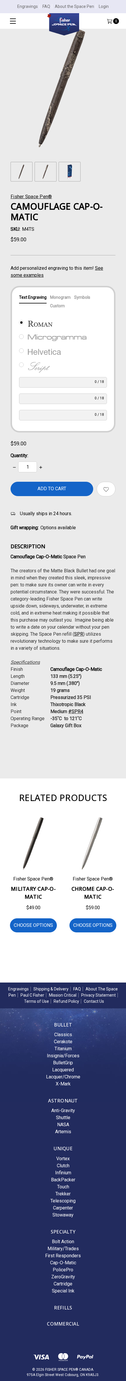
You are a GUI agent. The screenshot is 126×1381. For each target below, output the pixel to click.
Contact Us (94, 1001)
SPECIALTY (63, 1232)
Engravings (27, 6)
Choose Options (33, 925)
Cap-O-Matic (63, 1262)
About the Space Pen (74, 6)
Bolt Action (63, 1241)
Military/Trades (63, 1248)
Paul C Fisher (32, 995)
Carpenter (63, 1208)
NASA (63, 1124)
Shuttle (63, 1117)
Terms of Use (36, 1001)
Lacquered (63, 1070)
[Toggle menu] (13, 21)
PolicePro (63, 1270)
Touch (63, 1187)
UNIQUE (63, 1148)
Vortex (63, 1158)
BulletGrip (63, 1063)
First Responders (63, 1255)
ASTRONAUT (63, 1100)
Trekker (63, 1194)
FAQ (46, 6)
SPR (78, 634)
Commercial (63, 1324)
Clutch (63, 1165)
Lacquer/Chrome (63, 1077)
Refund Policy (66, 1001)
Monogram (60, 297)
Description (28, 546)
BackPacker (63, 1179)
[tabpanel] (33, 878)
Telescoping (63, 1201)
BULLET (63, 1025)
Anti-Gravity (63, 1110)
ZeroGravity (63, 1277)
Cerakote (63, 1041)
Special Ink (63, 1291)
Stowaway (63, 1215)
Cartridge (63, 1284)
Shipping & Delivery (51, 989)
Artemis (63, 1131)
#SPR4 (75, 711)
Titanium (63, 1048)
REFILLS (63, 1307)
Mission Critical (62, 995)
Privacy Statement (98, 995)
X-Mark (63, 1084)
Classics (63, 1034)
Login (104, 6)
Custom (57, 305)
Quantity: (19, 455)
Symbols (82, 297)
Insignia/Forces (63, 1055)
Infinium (63, 1172)
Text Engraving (33, 297)
